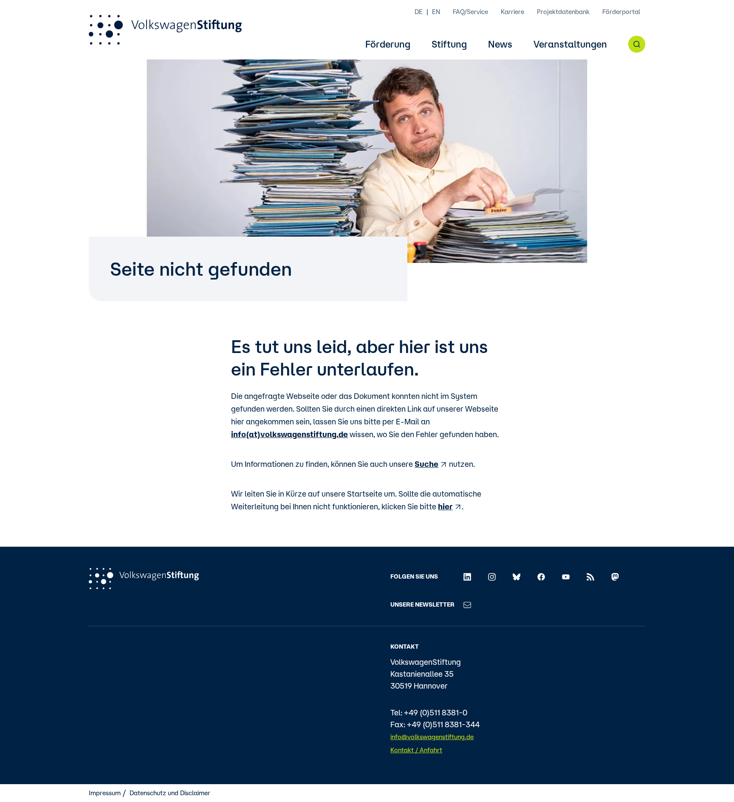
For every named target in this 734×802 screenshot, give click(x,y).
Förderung (387, 44)
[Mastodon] (615, 576)
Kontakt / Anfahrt (416, 750)
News (500, 44)
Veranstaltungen (570, 44)
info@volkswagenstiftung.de (432, 736)
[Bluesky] (516, 576)
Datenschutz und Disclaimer (170, 792)
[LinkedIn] (467, 576)
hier (445, 506)
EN (436, 11)
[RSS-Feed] (590, 576)
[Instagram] (492, 576)
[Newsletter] (467, 604)
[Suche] (636, 44)
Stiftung (449, 44)
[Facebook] (541, 576)
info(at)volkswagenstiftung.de (289, 434)
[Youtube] (566, 576)
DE (419, 11)
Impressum (105, 792)
